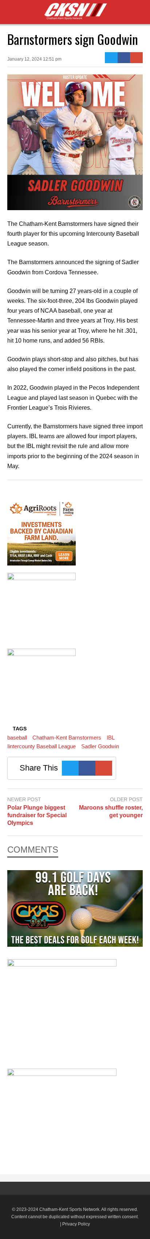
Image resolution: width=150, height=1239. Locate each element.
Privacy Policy (76, 1224)
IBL (111, 737)
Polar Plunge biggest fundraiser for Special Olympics (37, 815)
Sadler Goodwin (100, 746)
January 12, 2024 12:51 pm (34, 59)
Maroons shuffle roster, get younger (111, 811)
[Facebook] (124, 57)
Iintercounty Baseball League (41, 746)
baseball (17, 737)
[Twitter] (111, 57)
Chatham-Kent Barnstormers (66, 737)
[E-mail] (136, 57)
